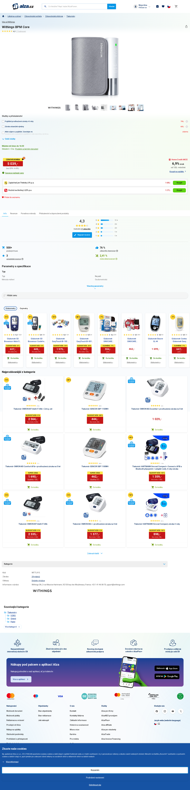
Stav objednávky (45, 711)
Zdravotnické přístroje (54, 16)
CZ (159, 724)
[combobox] (74, 6)
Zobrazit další (93, 553)
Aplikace (73, 744)
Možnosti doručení (14, 711)
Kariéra (73, 734)
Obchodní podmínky (15, 734)
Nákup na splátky (13, 730)
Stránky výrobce (38, 581)
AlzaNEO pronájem (109, 716)
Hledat (111, 6)
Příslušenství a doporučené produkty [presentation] (54, 213)
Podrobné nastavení (95, 777)
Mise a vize (74, 730)
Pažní (13, 622)
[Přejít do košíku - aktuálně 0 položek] (176, 6)
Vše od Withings (8, 22)
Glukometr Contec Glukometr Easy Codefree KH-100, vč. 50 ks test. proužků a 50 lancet (179, 340)
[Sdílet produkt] (186, 26)
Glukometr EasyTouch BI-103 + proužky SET (60, 340)
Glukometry (13, 362)
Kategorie (8, 564)
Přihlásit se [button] (143, 8)
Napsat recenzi (84, 235)
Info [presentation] (5, 213)
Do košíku (35, 430)
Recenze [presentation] (13, 213)
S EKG (13, 616)
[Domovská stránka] (3, 16)
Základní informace (78, 720)
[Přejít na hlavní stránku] (23, 6)
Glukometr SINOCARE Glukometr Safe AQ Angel (108, 340)
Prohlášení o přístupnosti (17, 739)
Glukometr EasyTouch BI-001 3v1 (84, 340)
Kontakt (73, 711)
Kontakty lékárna (77, 716)
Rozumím (95, 770)
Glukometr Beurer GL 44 (155, 340)
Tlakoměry (70, 16)
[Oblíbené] (163, 6)
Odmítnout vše (95, 785)
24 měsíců (36, 577)
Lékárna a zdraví (14, 16)
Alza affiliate (106, 725)
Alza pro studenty (108, 730)
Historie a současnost (79, 725)
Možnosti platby (13, 716)
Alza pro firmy (107, 711)
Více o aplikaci (19, 679)
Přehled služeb (12, 744)
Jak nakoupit (43, 720)
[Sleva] (6, 317)
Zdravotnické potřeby (33, 16)
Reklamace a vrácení (15, 720)
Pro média (74, 739)
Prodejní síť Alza (13, 725)
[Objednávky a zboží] (157, 6)
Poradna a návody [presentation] (28, 213)
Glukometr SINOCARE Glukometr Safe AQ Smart (132, 340)
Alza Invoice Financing (110, 739)
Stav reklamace (44, 716)
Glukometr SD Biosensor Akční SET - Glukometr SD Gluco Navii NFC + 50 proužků (13, 340)
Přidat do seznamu (12, 197)
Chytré (13, 619)
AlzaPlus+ (105, 720)
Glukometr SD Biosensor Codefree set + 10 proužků (36, 340)
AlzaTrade (105, 734)
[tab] (5, 213)
